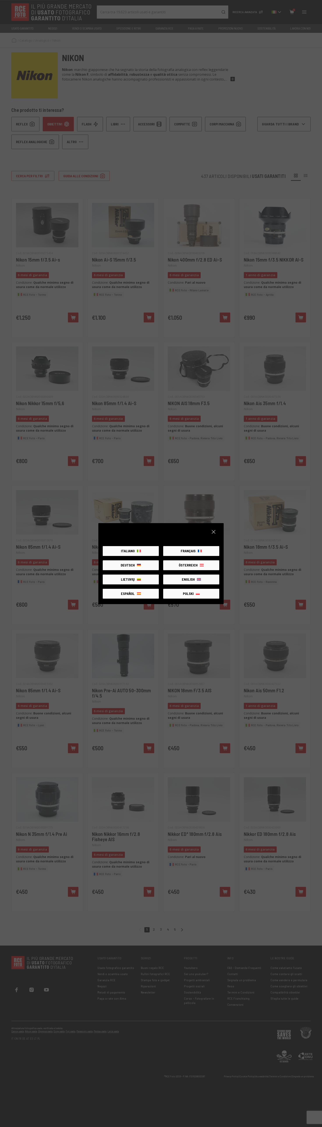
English (188, 579)
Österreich (188, 565)
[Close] (213, 532)
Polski (188, 593)
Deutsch (128, 565)
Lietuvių (128, 579)
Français (188, 551)
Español (128, 593)
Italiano (128, 551)
